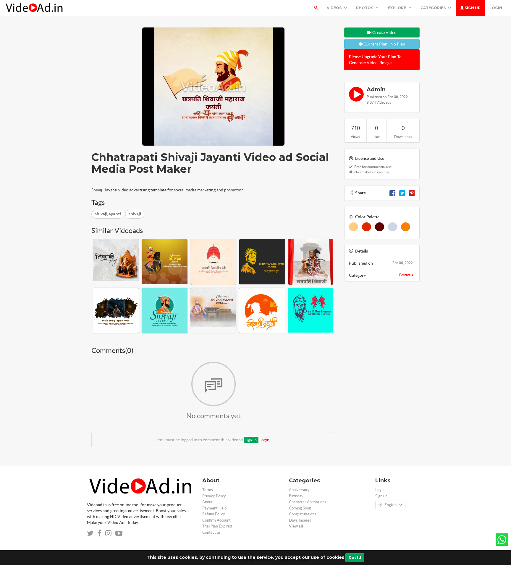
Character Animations (307, 502)
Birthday (296, 496)
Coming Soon (300, 508)
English (390, 505)
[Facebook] (392, 192)
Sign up (472, 8)
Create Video (384, 32)
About (207, 502)
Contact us (211, 532)
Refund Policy (213, 514)
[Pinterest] (412, 192)
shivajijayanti (108, 214)
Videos (334, 8)
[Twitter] (402, 192)
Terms (207, 490)
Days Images (300, 520)
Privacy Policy (214, 496)
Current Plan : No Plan (384, 44)
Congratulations (302, 514)
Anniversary (299, 490)
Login (495, 8)
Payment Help (214, 508)
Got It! (355, 557)
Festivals (406, 275)
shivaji (134, 214)
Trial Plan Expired (217, 526)
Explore (397, 8)
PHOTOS (365, 8)
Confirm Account (216, 520)
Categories (434, 8)
